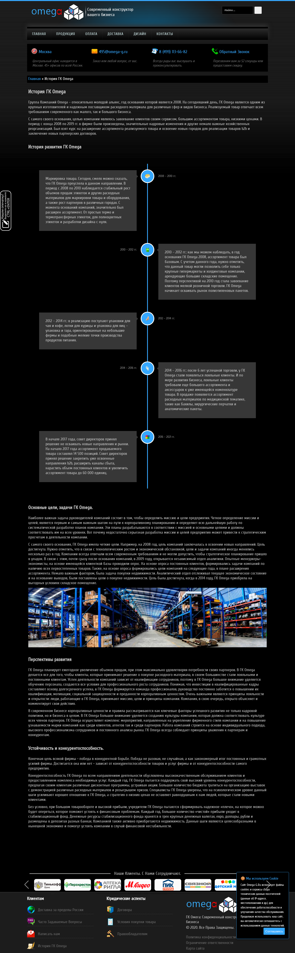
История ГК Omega (52, 946)
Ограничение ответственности (209, 942)
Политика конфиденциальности (211, 937)
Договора (124, 909)
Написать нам (49, 934)
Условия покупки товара (136, 922)
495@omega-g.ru (113, 51)
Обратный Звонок (234, 51)
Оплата (91, 34)
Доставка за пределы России (60, 909)
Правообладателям (132, 934)
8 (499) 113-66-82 (173, 51)
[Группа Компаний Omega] (57, 19)
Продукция (65, 34)
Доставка (115, 34)
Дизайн (140, 34)
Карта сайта (195, 948)
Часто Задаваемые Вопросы (60, 922)
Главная (39, 34)
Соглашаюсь (274, 931)
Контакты (165, 34)
